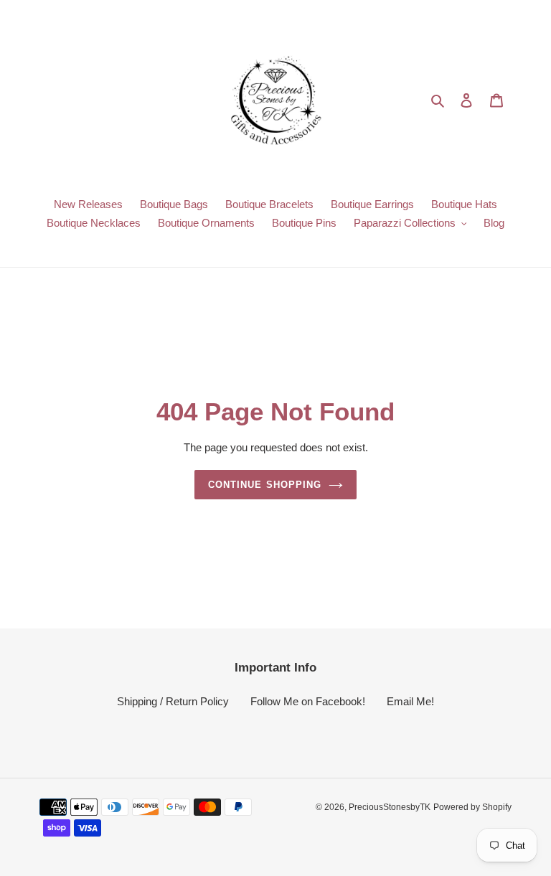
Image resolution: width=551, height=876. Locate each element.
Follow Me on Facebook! (307, 701)
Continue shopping (264, 484)
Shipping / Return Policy (173, 701)
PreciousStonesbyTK (389, 807)
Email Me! (410, 701)
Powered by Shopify (472, 807)
